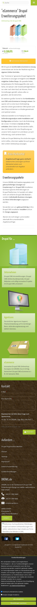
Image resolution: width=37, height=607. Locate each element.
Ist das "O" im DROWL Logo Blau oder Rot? (17, 419)
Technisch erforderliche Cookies (13, 592)
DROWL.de (5, 485)
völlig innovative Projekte (23, 281)
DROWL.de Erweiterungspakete (19, 182)
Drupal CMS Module (24, 195)
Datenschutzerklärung (9, 467)
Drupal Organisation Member (11, 447)
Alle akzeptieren (18, 599)
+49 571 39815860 (11, 494)
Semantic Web (14, 374)
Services (13, 329)
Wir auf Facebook (6, 539)
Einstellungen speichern (18, 603)
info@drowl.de (11, 503)
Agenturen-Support (21, 321)
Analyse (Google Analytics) (11, 595)
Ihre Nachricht (7, 399)
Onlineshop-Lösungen (18, 144)
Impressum (5, 462)
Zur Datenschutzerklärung (17, 585)
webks (21, 141)
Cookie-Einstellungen (8, 472)
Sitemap (4, 457)
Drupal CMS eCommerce (21, 371)
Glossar (4, 451)
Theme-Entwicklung (11, 324)
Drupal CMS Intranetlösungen (14, 276)
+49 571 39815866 (11, 499)
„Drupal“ (7, 545)
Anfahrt (7, 518)
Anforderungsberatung (17, 326)
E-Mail (4, 392)
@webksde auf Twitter (17, 539)
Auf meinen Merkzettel (19, 61)
